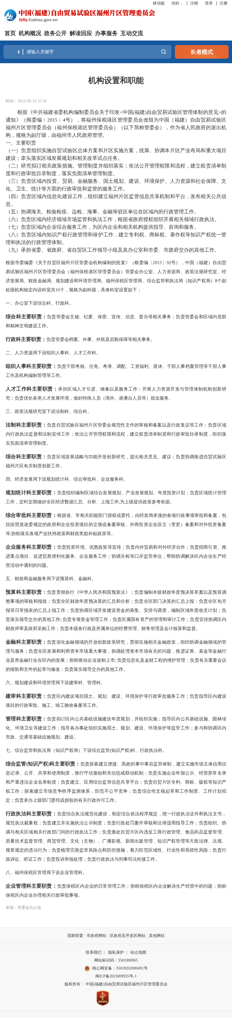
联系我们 (94, 952)
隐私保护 (116, 952)
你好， (177, 3)
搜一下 (163, 52)
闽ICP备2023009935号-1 (116, 976)
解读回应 (81, 33)
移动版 (159, 3)
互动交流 (132, 33)
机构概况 (30, 33)
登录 (209, 3)
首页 (10, 33)
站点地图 (138, 952)
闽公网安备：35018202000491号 (120, 968)
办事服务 (106, 33)
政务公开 (55, 33)
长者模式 (201, 52)
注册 (223, 3)
